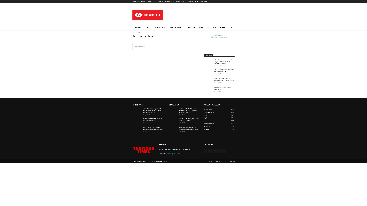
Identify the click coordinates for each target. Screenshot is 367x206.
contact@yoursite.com (173, 153)
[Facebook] (223, 1)
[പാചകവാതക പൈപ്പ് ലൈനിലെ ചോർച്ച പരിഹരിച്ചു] (208, 72)
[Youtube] (233, 1)
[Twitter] (228, 1)
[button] (232, 27)
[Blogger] (205, 151)
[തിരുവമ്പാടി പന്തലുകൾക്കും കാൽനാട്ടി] (208, 90)
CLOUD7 (166, 161)
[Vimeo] (231, 1)
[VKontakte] (224, 151)
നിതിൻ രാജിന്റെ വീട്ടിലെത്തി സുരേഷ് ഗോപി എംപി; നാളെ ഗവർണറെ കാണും (223, 61)
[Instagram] (225, 1)
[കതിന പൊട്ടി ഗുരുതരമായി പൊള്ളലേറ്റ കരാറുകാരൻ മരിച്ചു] (208, 81)
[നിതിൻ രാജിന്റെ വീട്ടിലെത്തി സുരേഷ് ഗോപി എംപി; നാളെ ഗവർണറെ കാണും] (208, 62)
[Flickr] (215, 151)
